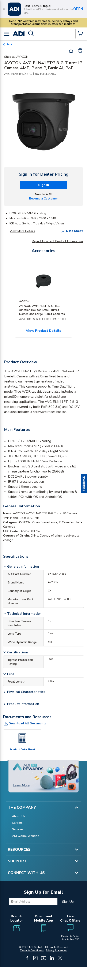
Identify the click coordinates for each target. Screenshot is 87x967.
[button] (84, 483)
